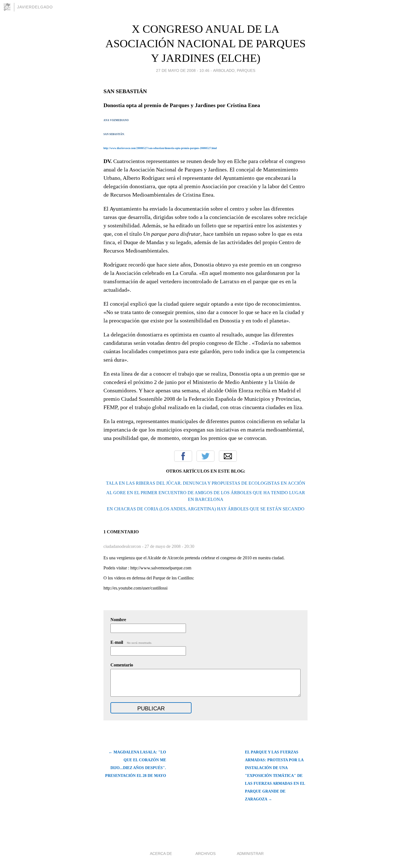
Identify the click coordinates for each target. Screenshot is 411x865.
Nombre (118, 619)
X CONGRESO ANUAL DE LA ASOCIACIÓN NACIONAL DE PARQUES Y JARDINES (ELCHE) (205, 43)
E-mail (131, 642)
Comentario (121, 665)
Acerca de (161, 853)
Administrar (250, 853)
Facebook (183, 456)
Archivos (205, 853)
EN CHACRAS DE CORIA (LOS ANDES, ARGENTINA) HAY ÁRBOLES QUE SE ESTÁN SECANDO (205, 508)
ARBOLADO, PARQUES (234, 70)
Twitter (205, 456)
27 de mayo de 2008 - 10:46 (182, 70)
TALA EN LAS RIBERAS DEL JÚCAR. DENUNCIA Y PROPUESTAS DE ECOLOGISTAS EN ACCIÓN (205, 483)
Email (228, 456)
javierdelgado (35, 7)
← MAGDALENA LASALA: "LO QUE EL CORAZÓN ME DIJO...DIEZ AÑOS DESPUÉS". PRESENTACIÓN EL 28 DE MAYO (135, 764)
